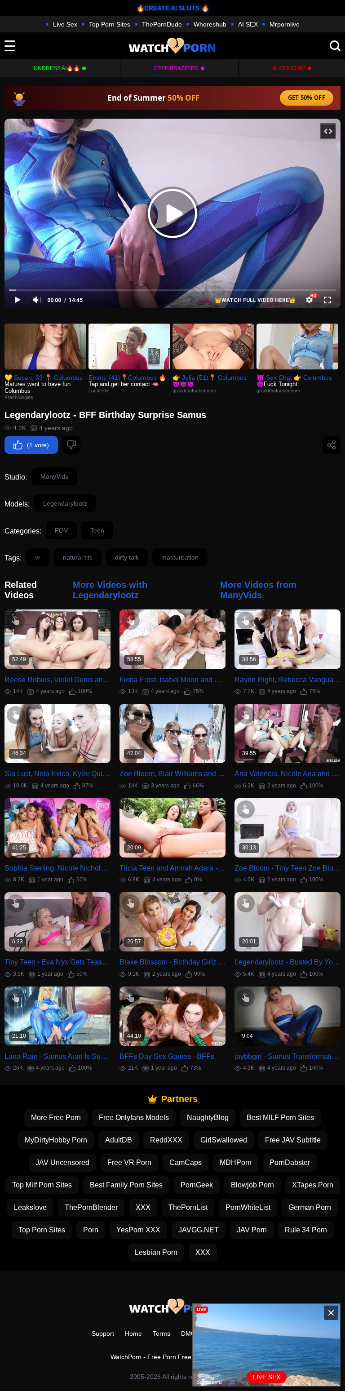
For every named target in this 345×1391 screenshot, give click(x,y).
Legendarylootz (65, 503)
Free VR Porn (129, 1162)
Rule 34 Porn (306, 1230)
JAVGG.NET (198, 1230)
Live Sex (65, 24)
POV (61, 530)
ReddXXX (166, 1140)
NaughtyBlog (208, 1117)
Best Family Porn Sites (126, 1185)
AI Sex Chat (289, 68)
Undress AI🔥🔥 (57, 68)
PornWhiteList (248, 1207)
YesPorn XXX (138, 1230)
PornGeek (197, 1185)
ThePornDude (162, 24)
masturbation (180, 557)
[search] (335, 45)
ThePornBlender (91, 1207)
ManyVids (54, 476)
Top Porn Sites (109, 24)
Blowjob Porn (252, 1185)
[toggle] (9, 45)
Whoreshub (210, 24)
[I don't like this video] (71, 445)
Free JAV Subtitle (293, 1140)
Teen (97, 530)
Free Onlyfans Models (134, 1117)
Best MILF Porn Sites (280, 1117)
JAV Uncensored (62, 1162)
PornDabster (290, 1162)
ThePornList (188, 1207)
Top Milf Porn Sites (42, 1185)
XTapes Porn (312, 1185)
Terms (161, 1333)
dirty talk (127, 557)
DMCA (190, 1333)
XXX (143, 1207)
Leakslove (30, 1207)
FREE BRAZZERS (176, 68)
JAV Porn (252, 1230)
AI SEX (248, 24)
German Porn (309, 1207)
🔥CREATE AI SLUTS (168, 8)
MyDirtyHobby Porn (56, 1140)
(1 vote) (38, 445)
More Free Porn (56, 1117)
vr (37, 557)
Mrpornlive (285, 24)
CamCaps (185, 1162)
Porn (90, 1230)
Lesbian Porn (156, 1252)
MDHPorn (236, 1162)
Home (133, 1333)
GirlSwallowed (223, 1140)
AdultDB (118, 1140)
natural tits (78, 557)
